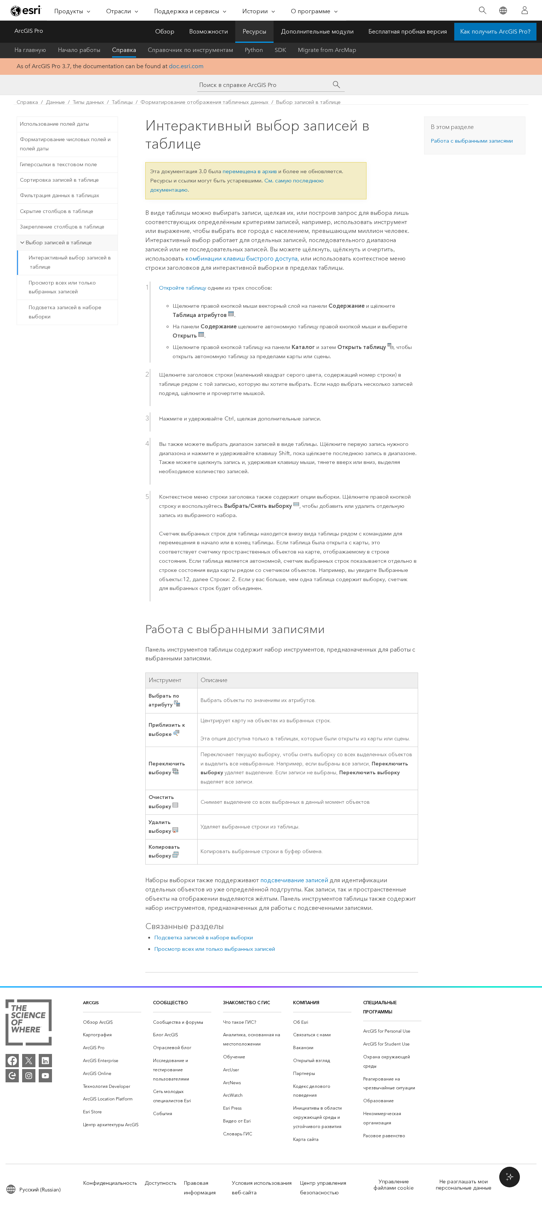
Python (254, 49)
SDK (280, 49)
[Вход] (524, 10)
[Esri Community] (12, 1075)
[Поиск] (482, 10)
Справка (124, 49)
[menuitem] (112, 1022)
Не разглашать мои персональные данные (463, 1185)
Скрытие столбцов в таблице (56, 211)
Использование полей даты (54, 124)
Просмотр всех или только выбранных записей (62, 287)
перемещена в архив (250, 171)
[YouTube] (45, 1075)
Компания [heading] (306, 1002)
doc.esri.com (186, 66)
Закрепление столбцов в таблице (62, 227)
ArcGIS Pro (28, 30)
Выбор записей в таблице (308, 102)
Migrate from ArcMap (327, 49)
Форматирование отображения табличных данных (204, 102)
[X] (28, 1060)
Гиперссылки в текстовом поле (58, 164)
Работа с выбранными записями (472, 140)
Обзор (164, 31)
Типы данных (88, 102)
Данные (55, 102)
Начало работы (79, 49)
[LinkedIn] (45, 1060)
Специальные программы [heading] (380, 1007)
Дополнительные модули (317, 31)
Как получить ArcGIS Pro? (495, 31)
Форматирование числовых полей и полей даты (65, 144)
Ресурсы (254, 31)
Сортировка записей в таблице (59, 180)
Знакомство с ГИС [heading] (246, 1002)
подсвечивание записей (294, 880)
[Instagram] (28, 1075)
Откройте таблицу (182, 287)
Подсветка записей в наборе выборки (65, 312)
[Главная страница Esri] (26, 11)
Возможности (208, 31)
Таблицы (122, 102)
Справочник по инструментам (190, 49)
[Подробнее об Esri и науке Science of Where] (29, 1023)
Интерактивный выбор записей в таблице (70, 262)
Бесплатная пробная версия (407, 31)
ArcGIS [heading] (91, 1002)
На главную (30, 49)
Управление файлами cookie (394, 1185)
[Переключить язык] (503, 10)
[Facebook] (12, 1060)
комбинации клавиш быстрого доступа (241, 258)
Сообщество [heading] (170, 1002)
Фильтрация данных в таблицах (59, 195)
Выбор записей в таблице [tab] (58, 242)
